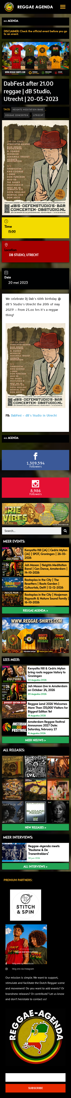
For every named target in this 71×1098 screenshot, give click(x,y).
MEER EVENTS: (14, 541)
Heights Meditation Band (28, 109)
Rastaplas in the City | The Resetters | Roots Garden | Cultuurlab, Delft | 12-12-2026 (44, 583)
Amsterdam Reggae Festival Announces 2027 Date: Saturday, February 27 (46, 725)
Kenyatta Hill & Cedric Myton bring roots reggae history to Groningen (47, 672)
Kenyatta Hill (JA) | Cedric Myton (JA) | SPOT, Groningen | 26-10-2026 (46, 553)
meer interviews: (18, 837)
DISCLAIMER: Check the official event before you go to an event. (35, 32)
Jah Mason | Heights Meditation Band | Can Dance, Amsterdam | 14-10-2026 (46, 568)
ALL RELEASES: (14, 749)
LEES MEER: (11, 659)
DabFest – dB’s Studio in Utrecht (34, 416)
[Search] (65, 530)
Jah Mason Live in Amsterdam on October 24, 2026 (47, 688)
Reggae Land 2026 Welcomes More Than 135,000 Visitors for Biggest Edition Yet (48, 707)
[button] (62, 6)
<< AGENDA (10, 20)
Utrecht (38, 115)
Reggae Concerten (16, 115)
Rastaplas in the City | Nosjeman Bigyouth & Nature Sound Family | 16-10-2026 (47, 598)
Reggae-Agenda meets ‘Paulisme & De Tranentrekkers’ (44, 850)
